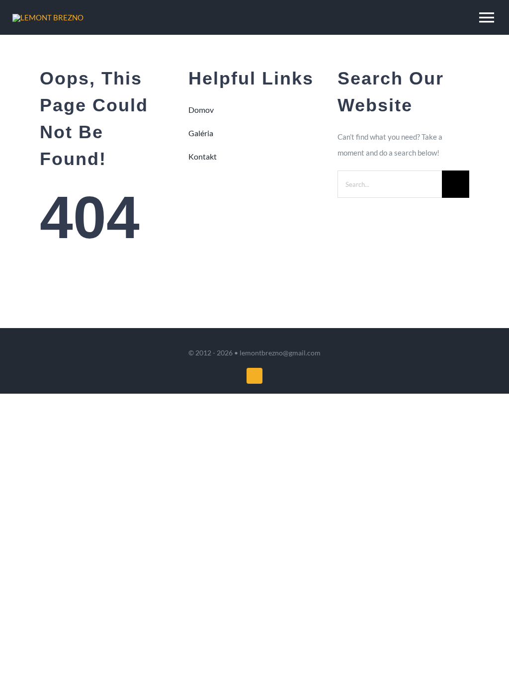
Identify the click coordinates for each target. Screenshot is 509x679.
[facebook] (254, 376)
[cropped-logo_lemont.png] (48, 17)
